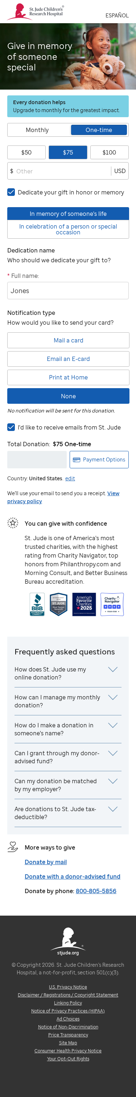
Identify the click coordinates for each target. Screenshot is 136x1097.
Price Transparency (68, 1035)
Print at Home (68, 377)
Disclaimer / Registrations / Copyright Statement (68, 995)
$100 (109, 152)
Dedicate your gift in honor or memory (71, 192)
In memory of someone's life (68, 214)
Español (117, 15)
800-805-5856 (96, 891)
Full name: (23, 275)
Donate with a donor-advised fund (72, 876)
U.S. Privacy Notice (68, 987)
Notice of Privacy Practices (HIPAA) (68, 1011)
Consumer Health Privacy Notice (68, 1051)
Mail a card (68, 340)
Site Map (68, 1043)
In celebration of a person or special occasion (68, 229)
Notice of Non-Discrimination (68, 1027)
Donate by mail (46, 862)
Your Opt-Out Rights (68, 1059)
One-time (99, 130)
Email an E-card (68, 359)
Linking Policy (68, 1003)
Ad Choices (68, 1019)
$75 (68, 152)
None (68, 396)
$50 (26, 152)
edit (70, 478)
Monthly (37, 130)
